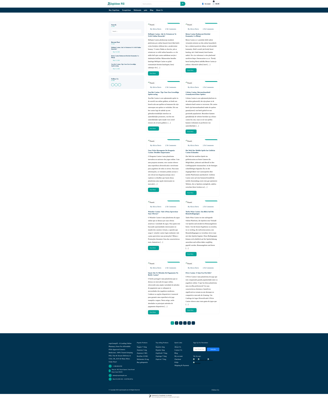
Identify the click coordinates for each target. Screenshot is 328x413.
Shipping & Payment (181, 365)
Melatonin (137, 10)
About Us (159, 10)
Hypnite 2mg (160, 347)
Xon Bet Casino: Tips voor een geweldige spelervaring (123, 65)
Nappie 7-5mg (142, 347)
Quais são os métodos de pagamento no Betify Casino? (163, 274)
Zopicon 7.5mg (161, 359)
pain (145, 10)
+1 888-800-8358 (117, 366)
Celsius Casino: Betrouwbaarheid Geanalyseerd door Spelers (198, 93)
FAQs (176, 362)
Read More (153, 73)
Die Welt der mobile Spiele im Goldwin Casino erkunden (200, 151)
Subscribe (213, 349)
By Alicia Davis (155, 29)
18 (189, 323)
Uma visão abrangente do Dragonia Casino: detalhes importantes (161, 151)
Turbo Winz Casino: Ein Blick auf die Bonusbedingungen (200, 213)
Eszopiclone (126, 10)
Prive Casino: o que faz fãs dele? (198, 273)
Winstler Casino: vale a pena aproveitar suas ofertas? (163, 213)
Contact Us (178, 350)
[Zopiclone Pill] (116, 3)
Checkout (177, 359)
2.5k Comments (170, 29)
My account (178, 356)
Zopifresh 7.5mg (161, 353)
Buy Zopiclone (114, 10)
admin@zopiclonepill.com (120, 375)
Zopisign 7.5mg (161, 356)
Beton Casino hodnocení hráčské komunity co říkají (125, 56)
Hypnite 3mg (160, 350)
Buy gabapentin (142, 362)
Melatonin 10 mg (143, 359)
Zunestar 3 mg (142, 350)
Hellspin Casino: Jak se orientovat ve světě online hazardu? (126, 48)
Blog (151, 10)
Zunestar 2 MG (142, 353)
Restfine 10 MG (142, 356)
